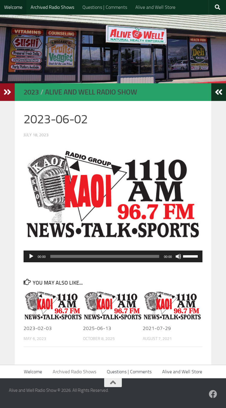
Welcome (13, 7)
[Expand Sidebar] (7, 92)
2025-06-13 (97, 328)
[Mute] (178, 256)
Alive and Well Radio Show (91, 92)
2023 (31, 92)
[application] (113, 256)
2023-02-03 (38, 328)
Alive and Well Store (155, 7)
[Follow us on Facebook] (213, 394)
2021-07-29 (157, 328)
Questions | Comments (104, 7)
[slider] (191, 256)
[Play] (31, 256)
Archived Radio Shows (52, 7)
